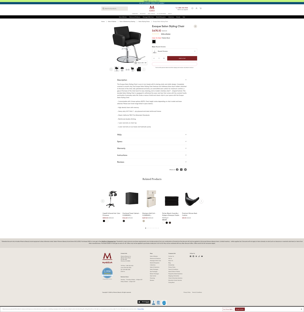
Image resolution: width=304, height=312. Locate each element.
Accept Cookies (240, 309)
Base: (159, 47)
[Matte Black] (124, 221)
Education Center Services (175, 280)
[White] (107, 221)
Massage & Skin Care (155, 260)
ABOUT (170, 13)
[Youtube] (202, 256)
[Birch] (143, 221)
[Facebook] (177, 169)
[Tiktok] (199, 256)
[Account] (196, 8)
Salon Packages (154, 269)
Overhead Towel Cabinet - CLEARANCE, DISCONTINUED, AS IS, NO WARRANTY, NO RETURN (131, 214)
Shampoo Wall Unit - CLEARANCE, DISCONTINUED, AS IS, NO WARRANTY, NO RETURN (151, 214)
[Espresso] (170, 222)
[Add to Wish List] (195, 26)
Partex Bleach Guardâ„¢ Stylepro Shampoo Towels (170, 214)
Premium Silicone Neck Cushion (189, 214)
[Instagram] (193, 256)
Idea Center (153, 276)
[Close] (301, 309)
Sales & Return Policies (174, 271)
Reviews (152, 280)
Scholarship (171, 265)
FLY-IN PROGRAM (161, 13)
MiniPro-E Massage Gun (109, 241)
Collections (152, 265)
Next (143, 69)
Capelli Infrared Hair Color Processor (111, 214)
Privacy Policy (171, 267)
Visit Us (170, 258)
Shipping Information (173, 276)
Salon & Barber (154, 256)
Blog (169, 263)
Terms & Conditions (173, 269)
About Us (170, 260)
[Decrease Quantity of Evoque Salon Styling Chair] (154, 58)
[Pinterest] (185, 169)
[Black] (104, 221)
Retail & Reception (154, 263)
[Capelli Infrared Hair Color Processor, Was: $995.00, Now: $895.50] (112, 198)
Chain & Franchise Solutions (175, 278)
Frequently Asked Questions (175, 273)
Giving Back (171, 282)
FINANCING (135, 13)
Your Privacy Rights (228, 309)
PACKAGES (143, 13)
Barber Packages (154, 273)
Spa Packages (153, 271)
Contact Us (171, 256)
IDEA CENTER (151, 13)
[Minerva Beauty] (152, 8)
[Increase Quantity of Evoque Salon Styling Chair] (164, 58)
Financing (152, 278)
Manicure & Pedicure (155, 258)
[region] (152, 309)
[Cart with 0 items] (201, 8)
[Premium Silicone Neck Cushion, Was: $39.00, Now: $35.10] (191, 198)
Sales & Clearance (154, 267)
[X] (181, 169)
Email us (123, 271)
